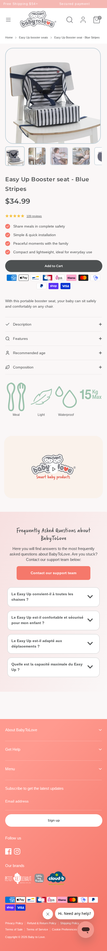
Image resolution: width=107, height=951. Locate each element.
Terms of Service (37, 929)
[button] (15, 156)
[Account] (83, 17)
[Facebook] (8, 851)
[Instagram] (17, 851)
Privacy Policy (14, 923)
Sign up (54, 820)
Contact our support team (53, 573)
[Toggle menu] (8, 20)
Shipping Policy (69, 923)
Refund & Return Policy (41, 923)
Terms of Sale (14, 929)
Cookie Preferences (64, 929)
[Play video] (53, 468)
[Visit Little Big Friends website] (39, 879)
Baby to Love (36, 937)
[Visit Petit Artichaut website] (18, 879)
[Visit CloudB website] (56, 879)
